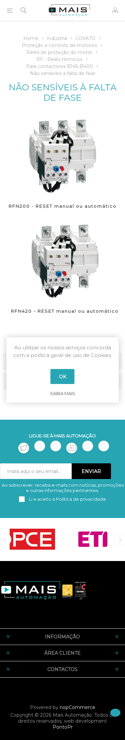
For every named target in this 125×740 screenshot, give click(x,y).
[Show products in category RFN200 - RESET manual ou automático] (62, 154)
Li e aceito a (67, 499)
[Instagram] (55, 446)
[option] (32, 539)
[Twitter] (23, 448)
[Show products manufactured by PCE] (32, 539)
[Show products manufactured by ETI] (93, 539)
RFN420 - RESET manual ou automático (65, 311)
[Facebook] (39, 446)
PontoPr (63, 727)
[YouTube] (71, 448)
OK (62, 377)
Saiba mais (62, 393)
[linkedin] (87, 446)
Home (30, 38)
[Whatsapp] (103, 446)
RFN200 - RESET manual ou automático (63, 206)
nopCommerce (77, 707)
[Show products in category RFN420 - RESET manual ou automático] (65, 259)
